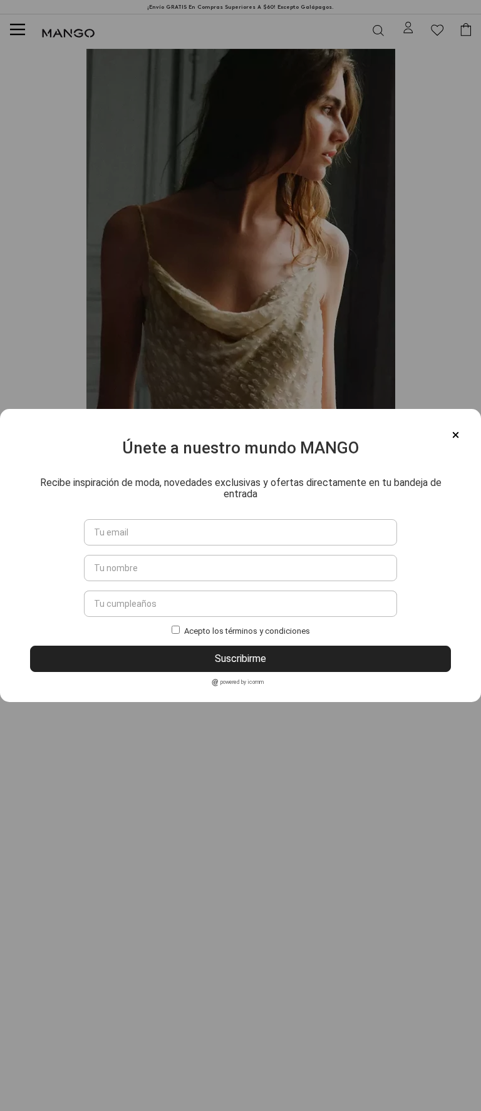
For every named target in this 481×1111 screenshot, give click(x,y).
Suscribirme (240, 658)
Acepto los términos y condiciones (247, 631)
